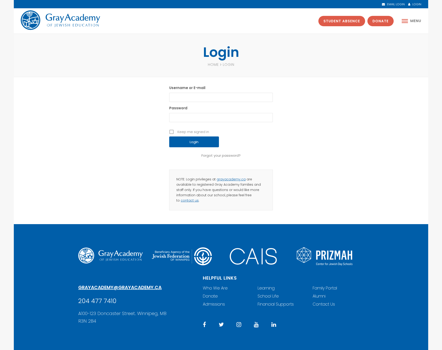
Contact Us (324, 304)
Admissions (214, 304)
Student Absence (341, 21)
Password (178, 108)
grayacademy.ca (231, 179)
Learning (266, 288)
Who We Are (215, 288)
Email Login (395, 4)
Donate (380, 21)
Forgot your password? (221, 155)
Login (416, 4)
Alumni (319, 296)
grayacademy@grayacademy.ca (120, 287)
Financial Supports (276, 304)
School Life (268, 296)
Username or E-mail (187, 87)
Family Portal (325, 288)
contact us (190, 200)
